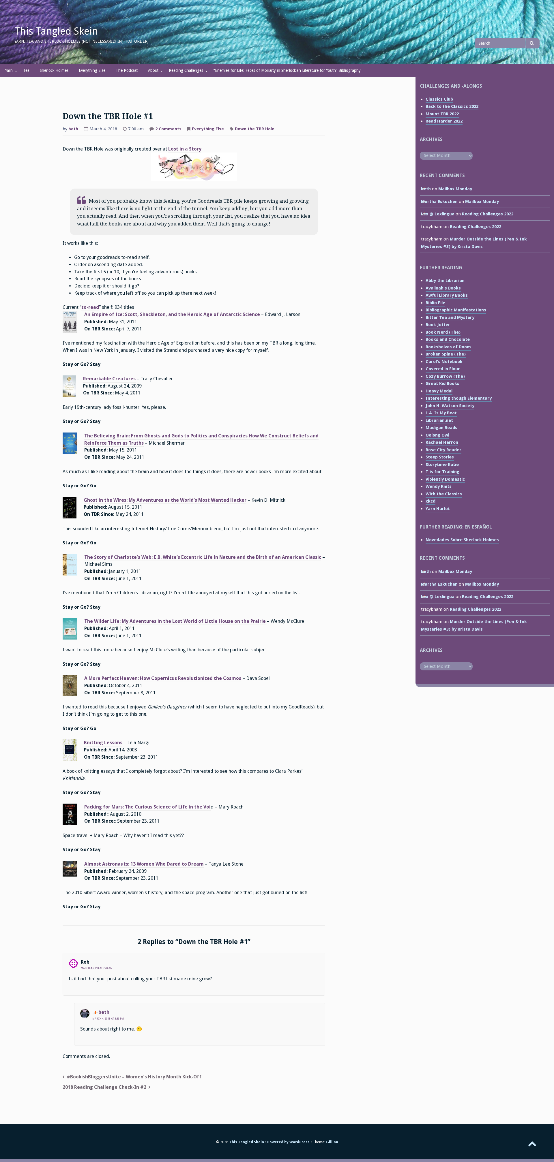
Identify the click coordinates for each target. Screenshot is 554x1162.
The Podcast (127, 70)
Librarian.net (439, 420)
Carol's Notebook (444, 361)
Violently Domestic (445, 479)
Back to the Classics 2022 (452, 106)
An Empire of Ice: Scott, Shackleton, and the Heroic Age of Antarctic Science (172, 314)
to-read (90, 307)
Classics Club (439, 99)
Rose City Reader (443, 449)
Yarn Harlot (438, 508)
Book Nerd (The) (443, 332)
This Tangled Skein (56, 31)
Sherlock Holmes (54, 70)
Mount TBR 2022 (442, 113)
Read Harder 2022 (444, 121)
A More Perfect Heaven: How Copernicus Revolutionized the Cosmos (162, 678)
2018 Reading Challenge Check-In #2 (104, 1087)
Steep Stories (440, 457)
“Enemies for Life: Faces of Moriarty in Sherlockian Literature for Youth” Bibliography (287, 70)
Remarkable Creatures (109, 378)
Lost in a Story (184, 149)
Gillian (332, 1142)
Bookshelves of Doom (448, 346)
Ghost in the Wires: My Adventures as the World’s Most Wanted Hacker (165, 500)
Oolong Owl (437, 435)
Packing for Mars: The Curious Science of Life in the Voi (147, 807)
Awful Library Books (447, 295)
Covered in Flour (443, 368)
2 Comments (168, 129)
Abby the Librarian (445, 280)
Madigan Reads (441, 427)
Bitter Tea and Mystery (450, 317)
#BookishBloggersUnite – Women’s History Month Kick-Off (134, 1077)
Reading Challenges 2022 (487, 214)
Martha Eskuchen (439, 201)
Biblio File (435, 302)
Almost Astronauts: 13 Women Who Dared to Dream (144, 864)
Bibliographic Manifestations (456, 310)
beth (73, 128)
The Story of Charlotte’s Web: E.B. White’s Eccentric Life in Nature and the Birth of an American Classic (202, 557)
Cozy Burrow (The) (445, 376)
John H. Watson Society (450, 405)
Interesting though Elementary (459, 398)
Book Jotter (438, 324)
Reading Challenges (186, 70)
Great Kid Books (442, 383)
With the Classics (444, 494)
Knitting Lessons (103, 742)
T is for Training (442, 471)
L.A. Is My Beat (441, 412)
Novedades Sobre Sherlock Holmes (462, 539)
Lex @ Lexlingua (437, 214)
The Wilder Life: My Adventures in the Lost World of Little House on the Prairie (175, 621)
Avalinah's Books (443, 288)
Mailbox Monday (455, 188)
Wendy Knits (439, 486)
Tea (26, 70)
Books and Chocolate (448, 339)
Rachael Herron (442, 442)
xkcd (430, 501)
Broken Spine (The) (446, 354)
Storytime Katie (442, 464)
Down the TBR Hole (254, 128)
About (153, 70)
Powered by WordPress (288, 1142)
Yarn (9, 70)
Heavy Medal (439, 391)
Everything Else (92, 70)
